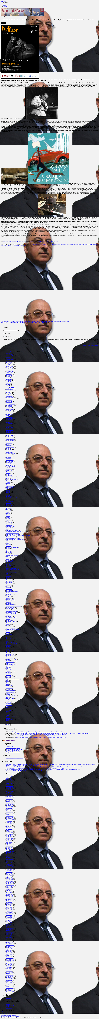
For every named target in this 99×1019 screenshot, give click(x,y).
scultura (15, 245)
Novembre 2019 (10, 882)
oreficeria (8, 645)
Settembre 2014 (10, 963)
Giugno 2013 (9, 982)
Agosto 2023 (9, 823)
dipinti (87, 244)
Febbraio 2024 (9, 816)
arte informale (9, 427)
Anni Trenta (49, 244)
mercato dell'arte (10, 604)
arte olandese (9, 443)
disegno (90, 244)
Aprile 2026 (9, 782)
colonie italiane (9, 501)
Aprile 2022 (9, 844)
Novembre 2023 (10, 819)
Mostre (2, 245)
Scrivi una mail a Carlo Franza (90, 345)
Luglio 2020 (9, 872)
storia (18, 245)
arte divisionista (9, 405)
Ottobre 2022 (9, 836)
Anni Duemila (9, 364)
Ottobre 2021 (9, 852)
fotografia (8, 540)
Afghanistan (9, 354)
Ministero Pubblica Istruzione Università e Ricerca (17, 613)
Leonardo (8, 576)
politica (8, 660)
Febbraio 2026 (9, 784)
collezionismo (74, 244)
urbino (7, 720)
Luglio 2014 (9, 965)
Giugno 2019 (9, 889)
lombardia (8, 586)
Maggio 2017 (9, 921)
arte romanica (9, 456)
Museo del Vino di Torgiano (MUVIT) (40, 241)
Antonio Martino (10, 746)
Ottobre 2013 (9, 977)
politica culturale (10, 245)
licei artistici (9, 581)
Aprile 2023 (9, 829)
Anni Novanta (9, 366)
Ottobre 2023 (9, 821)
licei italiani (9, 582)
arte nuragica (9, 441)
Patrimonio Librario (10, 650)
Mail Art (8, 595)
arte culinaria (9, 400)
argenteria (11, 387)
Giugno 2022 (9, 842)
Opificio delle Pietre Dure (12, 643)
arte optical (8, 444)
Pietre (7, 652)
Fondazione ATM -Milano (12, 530)
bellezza (8, 473)
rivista (7, 681)
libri (7, 578)
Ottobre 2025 (9, 790)
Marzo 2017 (9, 924)
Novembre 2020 (10, 866)
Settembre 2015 (10, 947)
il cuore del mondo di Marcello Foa (14, 749)
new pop (8, 637)
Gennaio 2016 (9, 942)
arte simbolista (9, 460)
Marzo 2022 (9, 846)
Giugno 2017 (9, 920)
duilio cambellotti (13, 241)
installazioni (9, 565)
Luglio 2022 (9, 840)
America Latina (9, 359)
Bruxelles (8, 480)
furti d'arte (8, 544)
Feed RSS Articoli (5, 1016)
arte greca (8, 426)
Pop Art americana (10, 664)
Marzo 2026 (9, 783)
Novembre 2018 (10, 898)
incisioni (11, 522)
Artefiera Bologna (10, 466)
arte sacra (8, 458)
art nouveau (5, 241)
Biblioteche (9, 475)
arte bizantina (9, 394)
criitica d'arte (80, 244)
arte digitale (9, 402)
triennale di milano (10, 716)
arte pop (8, 448)
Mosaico (8, 622)
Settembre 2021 (10, 853)
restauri (8, 677)
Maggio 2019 (9, 890)
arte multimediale (10, 440)
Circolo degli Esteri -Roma (12, 497)
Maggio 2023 (9, 827)
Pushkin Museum (10, 669)
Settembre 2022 (10, 838)
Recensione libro (10, 676)
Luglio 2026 (9, 778)
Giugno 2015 (9, 951)
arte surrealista (9, 461)
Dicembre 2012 (9, 990)
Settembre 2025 (10, 791)
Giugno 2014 (9, 967)
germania (8, 551)
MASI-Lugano (9, 600)
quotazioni (8, 672)
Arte (57, 244)
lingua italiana (9, 583)
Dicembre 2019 (9, 881)
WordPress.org (9, 1008)
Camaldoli (8, 482)
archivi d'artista (9, 381)
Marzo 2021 (9, 861)
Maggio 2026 (9, 780)
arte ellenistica (9, 409)
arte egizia (8, 407)
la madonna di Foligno (11, 572)
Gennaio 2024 (9, 817)
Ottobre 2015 (9, 946)
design (7, 509)
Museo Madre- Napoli (11, 628)
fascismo (8, 523)
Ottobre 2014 (9, 962)
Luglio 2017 (9, 919)
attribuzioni (9, 469)
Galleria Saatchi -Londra (12, 547)
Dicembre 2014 (9, 959)
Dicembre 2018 (9, 896)
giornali (8, 553)
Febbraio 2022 (9, 847)
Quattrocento (9, 671)
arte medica (9, 434)
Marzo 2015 (9, 955)
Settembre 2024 (10, 806)
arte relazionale (9, 452)
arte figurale (9, 419)
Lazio (7, 574)
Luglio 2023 (9, 825)
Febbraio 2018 (9, 909)
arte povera (8, 449)
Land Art (8, 573)
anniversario (9, 375)
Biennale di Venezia (11, 477)
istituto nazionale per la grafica (13, 569)
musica (8, 630)
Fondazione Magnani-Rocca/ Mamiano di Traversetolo (18, 535)
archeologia (9, 379)
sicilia (7, 697)
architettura (8, 380)
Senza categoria (10, 692)
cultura (84, 244)
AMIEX (8, 361)
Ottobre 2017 (9, 915)
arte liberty (8, 431)
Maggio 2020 (9, 874)
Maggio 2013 (9, 984)
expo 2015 (8, 520)
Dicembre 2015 (9, 943)
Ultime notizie (10, 740)
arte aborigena (9, 389)
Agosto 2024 (9, 808)
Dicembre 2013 (9, 975)
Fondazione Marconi (11, 536)
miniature (8, 609)
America (8, 357)
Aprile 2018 (9, 907)
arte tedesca (9, 462)
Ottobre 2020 (9, 868)
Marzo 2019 (9, 892)
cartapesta (8, 488)
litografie (8, 585)
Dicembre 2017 (9, 912)
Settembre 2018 (10, 900)
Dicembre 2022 (9, 834)
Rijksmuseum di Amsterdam (12, 679)
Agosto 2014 (9, 964)
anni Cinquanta (9, 362)
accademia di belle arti (37, 244)
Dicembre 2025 (9, 787)
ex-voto (8, 518)
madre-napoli (9, 594)
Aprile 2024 (9, 813)
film (7, 529)
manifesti (8, 596)
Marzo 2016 (9, 939)
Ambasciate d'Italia (10, 355)
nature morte (9, 634)
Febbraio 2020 (9, 878)
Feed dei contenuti (10, 1005)
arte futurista (9, 422)
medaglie (8, 602)
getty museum (9, 552)
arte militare (9, 436)
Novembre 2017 (10, 913)
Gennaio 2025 (9, 801)
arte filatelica (9, 421)
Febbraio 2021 (9, 862)
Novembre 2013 (10, 976)
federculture (9, 525)
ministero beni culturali (11, 612)
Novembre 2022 (10, 835)
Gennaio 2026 (9, 786)
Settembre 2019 (10, 885)
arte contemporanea (62, 244)
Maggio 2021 (9, 859)
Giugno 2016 (9, 935)
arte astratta (9, 393)
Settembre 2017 (10, 916)
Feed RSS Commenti (14, 1016)
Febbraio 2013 (9, 988)
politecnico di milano (11, 659)
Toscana (8, 714)
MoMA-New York (10, 617)
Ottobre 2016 (9, 930)
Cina (7, 493)
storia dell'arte (22, 245)
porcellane (8, 665)
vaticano (8, 722)
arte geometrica (9, 423)
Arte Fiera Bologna (10, 418)
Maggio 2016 (9, 937)
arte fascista (9, 414)
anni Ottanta (9, 367)
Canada (8, 483)
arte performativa (10, 447)
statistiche (8, 703)
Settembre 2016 (10, 932)
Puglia (7, 668)
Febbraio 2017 (9, 925)
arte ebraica (9, 406)
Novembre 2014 (10, 960)
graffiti (7, 556)
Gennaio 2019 (9, 895)
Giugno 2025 (9, 795)
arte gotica (8, 424)
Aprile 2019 (9, 891)
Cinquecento (9, 496)
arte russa (8, 457)
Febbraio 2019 (9, 894)
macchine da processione (12, 591)
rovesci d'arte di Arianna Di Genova (14, 758)
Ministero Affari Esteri (11, 611)
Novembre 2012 (10, 992)
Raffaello (8, 675)
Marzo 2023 (9, 830)
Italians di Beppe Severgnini (12, 750)
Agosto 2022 (9, 839)
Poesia (7, 656)
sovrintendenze (9, 699)
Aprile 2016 (9, 938)
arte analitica (9, 392)
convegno (8, 504)
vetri (7, 723)
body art (8, 478)
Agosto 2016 (9, 933)
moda (7, 615)
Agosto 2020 (9, 870)
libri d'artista (9, 579)
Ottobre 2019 (9, 883)
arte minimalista (10, 439)
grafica (7, 557)
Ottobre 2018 (9, 899)
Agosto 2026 (9, 776)
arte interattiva (9, 428)
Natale (7, 633)
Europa (8, 517)
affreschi (8, 353)
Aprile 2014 (9, 969)
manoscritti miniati (10, 599)
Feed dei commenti (10, 1006)
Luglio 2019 (9, 887)
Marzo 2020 (9, 877)
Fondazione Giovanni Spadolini (13, 531)
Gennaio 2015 (9, 958)
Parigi (7, 649)
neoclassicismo (9, 636)
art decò (8, 384)
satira (7, 684)
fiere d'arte (8, 527)
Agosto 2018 (9, 902)
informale (8, 564)
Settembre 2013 (10, 978)
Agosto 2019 (9, 886)
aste (7, 467)
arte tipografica (9, 465)
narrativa (8, 632)
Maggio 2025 (9, 796)
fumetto (8, 543)
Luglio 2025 (9, 793)
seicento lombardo (10, 690)
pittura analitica (9, 655)
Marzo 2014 (9, 971)
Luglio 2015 (9, 950)
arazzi (7, 377)
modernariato (9, 616)
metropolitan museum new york (13, 606)
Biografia (5, 6)
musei (5, 245)
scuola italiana (9, 688)
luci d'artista (9, 589)
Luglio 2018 (9, 903)
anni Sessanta (9, 370)
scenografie (9, 685)
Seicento (8, 689)
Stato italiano (9, 705)
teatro (7, 711)
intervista (8, 566)
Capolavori (69, 244)
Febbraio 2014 (9, 972)
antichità (8, 376)
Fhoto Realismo (10, 526)
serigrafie (8, 693)
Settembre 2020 (10, 869)
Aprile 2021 (9, 860)
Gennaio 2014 (9, 973)
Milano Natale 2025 (11, 608)
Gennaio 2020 (9, 879)
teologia (8, 712)
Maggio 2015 (9, 952)
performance (9, 651)
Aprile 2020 (9, 876)
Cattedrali (8, 491)
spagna (8, 701)
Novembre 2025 (10, 788)
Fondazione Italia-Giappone (12, 534)
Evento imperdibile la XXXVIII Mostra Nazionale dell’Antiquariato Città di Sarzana (25, 770)
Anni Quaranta (9, 368)
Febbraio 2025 (9, 800)
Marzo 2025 (9, 799)
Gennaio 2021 (9, 864)
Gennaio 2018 (9, 911)
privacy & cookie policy (6, 1013)
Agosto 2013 (9, 980)
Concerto (8, 503)
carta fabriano (9, 487)
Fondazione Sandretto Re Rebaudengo (15, 539)
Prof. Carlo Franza (54, 241)
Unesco (8, 718)
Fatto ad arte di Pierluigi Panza (13, 748)
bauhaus (8, 471)
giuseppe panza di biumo (12, 555)
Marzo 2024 (9, 814)
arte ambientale (9, 391)
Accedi (8, 1004)
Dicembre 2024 (9, 803)
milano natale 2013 (10, 607)
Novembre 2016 (10, 929)
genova (8, 550)
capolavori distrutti (10, 486)
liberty (96, 244)
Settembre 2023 (10, 822)
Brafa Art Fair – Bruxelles (12, 479)
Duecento (8, 514)
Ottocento (8, 646)
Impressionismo (10, 563)
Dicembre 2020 (9, 865)
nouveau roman (9, 639)
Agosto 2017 (9, 917)
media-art (8, 603)
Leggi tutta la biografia (92, 343)
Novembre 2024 (10, 804)
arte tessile (8, 464)
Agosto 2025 (9, 792)
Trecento (8, 715)
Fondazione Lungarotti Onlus (24, 241)
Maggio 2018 (9, 905)
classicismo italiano (10, 499)
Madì (7, 593)
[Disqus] (49, 265)
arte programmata (10, 450)
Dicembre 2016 (9, 928)
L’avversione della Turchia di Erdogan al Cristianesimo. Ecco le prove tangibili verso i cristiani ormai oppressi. (41, 734)
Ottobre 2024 (9, 805)
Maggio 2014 (9, 968)
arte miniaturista (10, 437)
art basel (8, 383)
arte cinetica (12, 404)
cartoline (8, 490)
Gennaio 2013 (9, 989)
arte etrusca (9, 413)
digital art (8, 510)
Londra (8, 587)
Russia (7, 682)
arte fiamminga (9, 417)
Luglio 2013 (9, 981)
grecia (7, 559)
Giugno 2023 (9, 826)
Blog (4, 5)
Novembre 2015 (10, 945)
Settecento (8, 694)
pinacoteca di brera (10, 654)
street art (8, 708)
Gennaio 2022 (9, 848)
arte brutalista (9, 396)
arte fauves (8, 415)
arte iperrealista (9, 430)
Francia (8, 542)
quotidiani (8, 673)
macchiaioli (9, 590)
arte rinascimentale (10, 453)
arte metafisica (9, 435)
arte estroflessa (9, 411)
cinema (8, 495)
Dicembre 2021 (9, 849)
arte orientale (9, 445)
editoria (8, 516)
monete (8, 619)
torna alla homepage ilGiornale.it (8, 1015)
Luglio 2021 (9, 856)
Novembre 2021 (10, 851)
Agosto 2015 (9, 948)
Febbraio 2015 (9, 956)
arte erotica (8, 410)
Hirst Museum (9, 560)
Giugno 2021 (9, 857)
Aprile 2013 (9, 985)
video (7, 724)
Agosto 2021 (9, 855)
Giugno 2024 (9, 810)
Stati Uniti (8, 702)
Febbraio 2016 (9, 941)
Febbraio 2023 (9, 831)
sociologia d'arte (10, 698)
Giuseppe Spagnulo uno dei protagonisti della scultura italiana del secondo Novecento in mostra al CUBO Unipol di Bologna (35, 768)
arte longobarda (9, 432)
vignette (8, 725)
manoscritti (8, 598)
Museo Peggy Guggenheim (12, 629)
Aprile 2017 (9, 922)
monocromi (9, 620)
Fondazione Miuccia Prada (12, 538)
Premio (8, 667)
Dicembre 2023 (9, 818)
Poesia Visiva (9, 658)
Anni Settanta (9, 371)
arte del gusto (9, 401)
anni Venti (54, 244)
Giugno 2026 (9, 779)
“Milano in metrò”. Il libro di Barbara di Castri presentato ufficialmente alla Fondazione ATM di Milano (24, 322)
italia (94, 244)
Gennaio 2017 (9, 926)
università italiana (10, 719)
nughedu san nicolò (10, 642)
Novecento (8, 641)
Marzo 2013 (9, 986)
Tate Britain (9, 710)
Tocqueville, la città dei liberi (13, 752)
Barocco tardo (9, 470)
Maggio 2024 (9, 812)
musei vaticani (9, 626)
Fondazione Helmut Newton (12, 533)
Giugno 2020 (9, 873)
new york (8, 638)
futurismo (8, 546)
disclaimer (3, 1011)
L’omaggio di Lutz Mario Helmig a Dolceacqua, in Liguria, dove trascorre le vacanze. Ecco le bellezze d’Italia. (37, 732)
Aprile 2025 (9, 797)
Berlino (8, 474)
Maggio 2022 (9, 843)
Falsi (7, 521)
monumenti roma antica (11, 621)
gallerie (8, 548)
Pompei (8, 663)
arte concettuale (9, 397)
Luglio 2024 (9, 809)
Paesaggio (8, 647)
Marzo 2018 (9, 908)
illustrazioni (9, 561)
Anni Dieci (44, 244)
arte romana (9, 454)
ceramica (8, 492)
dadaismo (8, 508)
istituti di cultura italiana (11, 568)
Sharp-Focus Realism (11, 695)
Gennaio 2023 (9, 833)
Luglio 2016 (9, 934)
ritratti (7, 680)
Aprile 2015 (9, 954)
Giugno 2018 (9, 904)
